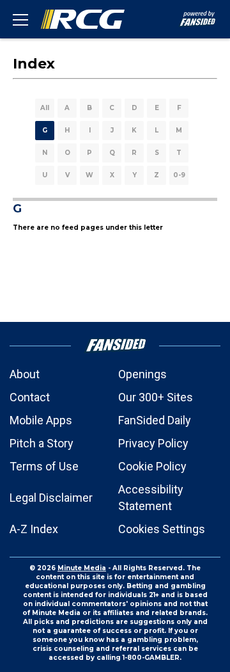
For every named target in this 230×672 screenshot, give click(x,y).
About (25, 374)
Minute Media (81, 568)
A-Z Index (34, 529)
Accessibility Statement (150, 498)
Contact (30, 397)
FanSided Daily (154, 420)
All (44, 108)
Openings (142, 374)
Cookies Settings (161, 529)
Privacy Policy (153, 443)
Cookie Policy (152, 466)
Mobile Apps (41, 420)
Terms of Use (44, 466)
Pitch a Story (41, 443)
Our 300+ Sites (155, 397)
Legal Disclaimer (51, 497)
